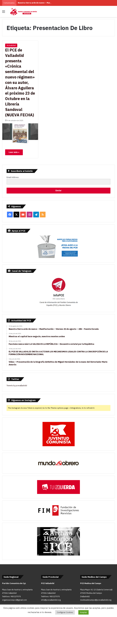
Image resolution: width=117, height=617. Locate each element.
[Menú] (3, 12)
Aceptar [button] (83, 612)
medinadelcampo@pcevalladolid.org (95, 600)
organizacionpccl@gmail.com (14, 600)
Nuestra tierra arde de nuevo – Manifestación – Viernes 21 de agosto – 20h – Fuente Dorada (60, 3)
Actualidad (11, 45)
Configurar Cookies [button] (65, 612)
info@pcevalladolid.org (51, 600)
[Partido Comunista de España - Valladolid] (23, 11)
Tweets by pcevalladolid (17, 385)
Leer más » (14, 152)
